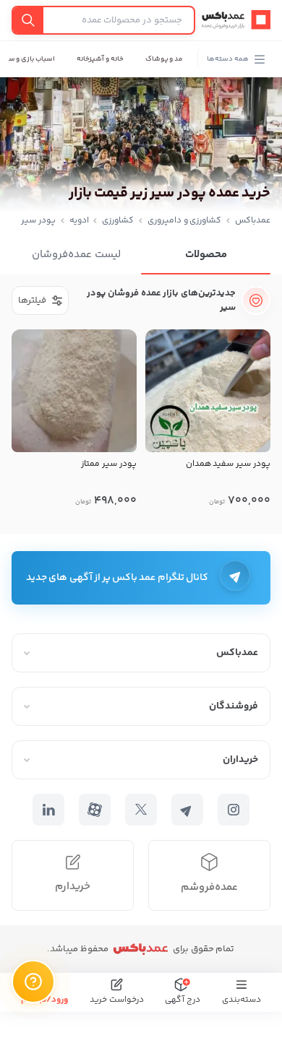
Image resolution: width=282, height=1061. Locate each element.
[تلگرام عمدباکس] (187, 810)
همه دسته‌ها (228, 59)
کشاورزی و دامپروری (185, 221)
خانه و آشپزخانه (100, 59)
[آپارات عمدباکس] (95, 810)
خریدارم (72, 886)
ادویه (79, 221)
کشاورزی (118, 221)
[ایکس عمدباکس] (141, 810)
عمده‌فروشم (209, 887)
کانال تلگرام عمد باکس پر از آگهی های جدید (117, 578)
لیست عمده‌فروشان (76, 254)
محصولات (206, 254)
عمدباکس (252, 221)
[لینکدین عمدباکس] (48, 810)
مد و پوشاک (164, 59)
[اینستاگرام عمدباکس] (233, 810)
